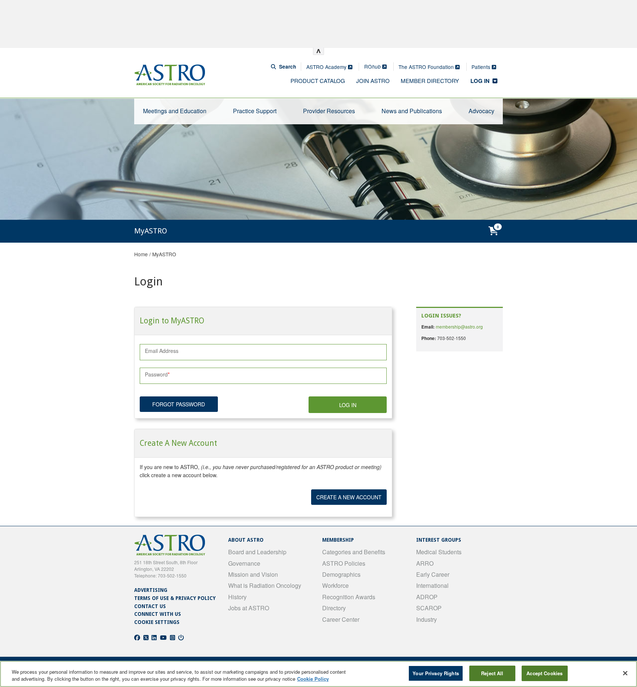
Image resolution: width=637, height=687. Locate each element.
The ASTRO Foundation (426, 66)
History (237, 597)
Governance (244, 563)
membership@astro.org (459, 326)
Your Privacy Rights (436, 673)
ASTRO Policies (343, 563)
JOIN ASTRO (373, 80)
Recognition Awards (348, 597)
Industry (426, 619)
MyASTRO (164, 254)
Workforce (335, 585)
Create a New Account (349, 497)
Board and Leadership (257, 552)
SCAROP (429, 608)
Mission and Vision (253, 574)
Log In (347, 405)
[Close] (625, 673)
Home (141, 254)
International (432, 585)
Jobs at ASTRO (248, 608)
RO (372, 66)
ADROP (427, 597)
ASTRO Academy (327, 66)
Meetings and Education (174, 111)
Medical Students (439, 552)
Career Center (340, 619)
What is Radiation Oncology (264, 585)
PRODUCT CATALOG (317, 80)
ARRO (425, 563)
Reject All (492, 673)
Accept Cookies (544, 673)
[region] (318, 674)
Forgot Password (178, 404)
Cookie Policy (313, 679)
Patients (481, 66)
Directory (334, 608)
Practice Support (254, 111)
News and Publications (412, 111)
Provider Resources (329, 111)
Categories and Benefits (353, 552)
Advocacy (481, 111)
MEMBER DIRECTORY (430, 80)
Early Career (432, 574)
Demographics (341, 574)
